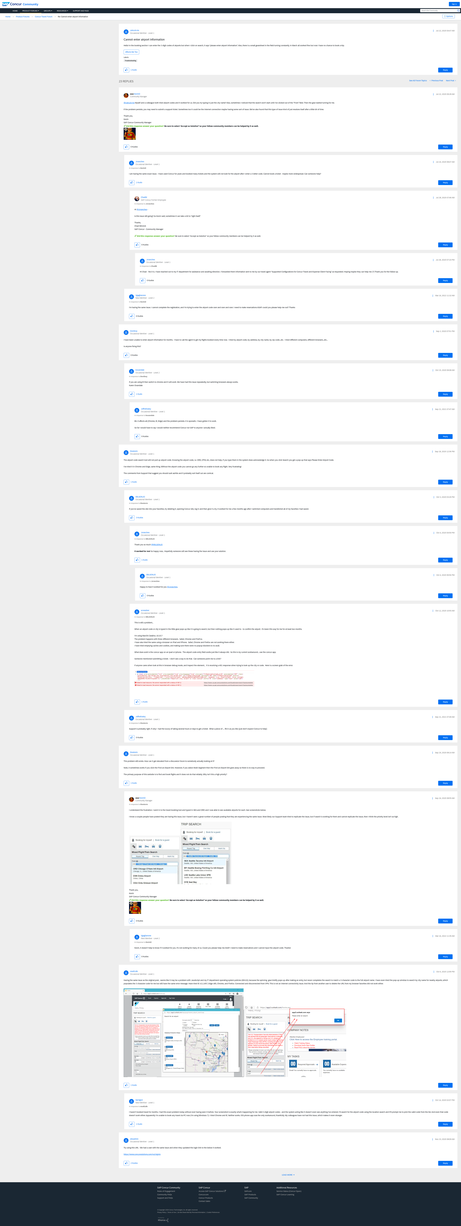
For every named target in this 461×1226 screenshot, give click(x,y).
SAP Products (250, 1195)
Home (7, 17)
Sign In (454, 4)
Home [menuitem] (15, 11)
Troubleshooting (130, 61)
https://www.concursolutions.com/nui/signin (142, 1154)
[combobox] (440, 10)
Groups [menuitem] (47, 11)
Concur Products (206, 1198)
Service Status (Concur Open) (288, 1191)
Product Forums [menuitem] (29, 11)
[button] (433, 31)
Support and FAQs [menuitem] (81, 11)
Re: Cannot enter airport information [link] (73, 17)
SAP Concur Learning (285, 1195)
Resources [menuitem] (62, 11)
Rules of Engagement (166, 1191)
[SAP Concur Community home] (12, 4)
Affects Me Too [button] (131, 52)
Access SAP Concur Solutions (211, 1191)
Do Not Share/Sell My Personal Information (191, 1212)
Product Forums (22, 17)
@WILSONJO (157, 545)
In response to (137, 168)
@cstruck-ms (129, 103)
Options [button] (449, 16)
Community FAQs (164, 1195)
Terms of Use (172, 1212)
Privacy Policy (161, 1212)
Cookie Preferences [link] (213, 1212)
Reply (445, 70)
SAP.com (248, 1191)
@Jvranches (142, 209)
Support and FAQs (165, 1198)
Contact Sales (204, 1201)
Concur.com (204, 1195)
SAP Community (251, 1198)
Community (30, 4)
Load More (287, 1175)
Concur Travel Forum (43, 17)
